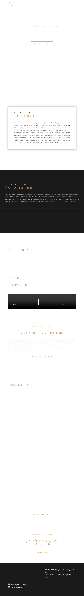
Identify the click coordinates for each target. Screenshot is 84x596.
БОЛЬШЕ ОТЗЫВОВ (42, 356)
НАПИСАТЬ (42, 552)
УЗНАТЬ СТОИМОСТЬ (42, 514)
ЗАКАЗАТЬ (42, 44)
